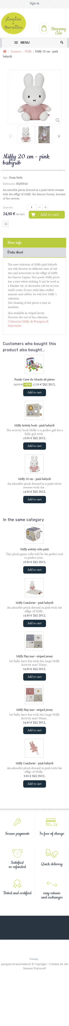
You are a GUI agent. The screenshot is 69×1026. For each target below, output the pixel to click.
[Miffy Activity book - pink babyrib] (34, 410)
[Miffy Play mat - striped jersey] (34, 641)
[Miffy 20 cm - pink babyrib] (25, 134)
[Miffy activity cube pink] (34, 534)
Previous (10, 136)
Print (6, 224)
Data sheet (15, 252)
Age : (5, 177)
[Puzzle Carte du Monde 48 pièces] (34, 364)
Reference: (9, 183)
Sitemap (34, 959)
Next (59, 136)
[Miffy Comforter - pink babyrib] (34, 587)
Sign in (34, 3)
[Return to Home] (4, 51)
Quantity (8, 207)
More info (14, 243)
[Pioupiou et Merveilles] (15, 23)
